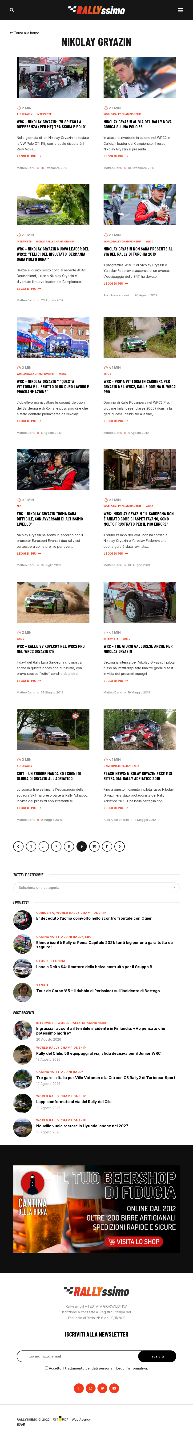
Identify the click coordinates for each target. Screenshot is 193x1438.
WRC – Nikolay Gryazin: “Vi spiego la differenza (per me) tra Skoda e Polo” (51, 124)
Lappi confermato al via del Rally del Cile (74, 1101)
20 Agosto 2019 (145, 295)
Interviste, (47, 1023)
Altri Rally (24, 114)
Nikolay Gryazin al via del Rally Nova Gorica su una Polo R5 (138, 124)
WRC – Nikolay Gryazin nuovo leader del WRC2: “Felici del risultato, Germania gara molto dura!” (53, 254)
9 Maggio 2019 (51, 820)
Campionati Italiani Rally (122, 766)
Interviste (44, 114)
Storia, (43, 961)
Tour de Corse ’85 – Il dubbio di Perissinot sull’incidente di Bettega (98, 990)
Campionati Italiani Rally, (60, 937)
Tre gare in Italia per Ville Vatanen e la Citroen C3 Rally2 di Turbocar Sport (105, 1077)
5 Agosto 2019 (51, 433)
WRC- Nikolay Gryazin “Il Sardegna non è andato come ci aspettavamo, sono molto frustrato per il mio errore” (139, 519)
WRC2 (149, 241)
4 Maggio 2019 (145, 820)
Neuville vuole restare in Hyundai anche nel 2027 (82, 1126)
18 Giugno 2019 (139, 565)
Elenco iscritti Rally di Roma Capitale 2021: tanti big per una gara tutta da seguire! (104, 945)
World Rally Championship (122, 114)
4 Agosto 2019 (138, 433)
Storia (42, 985)
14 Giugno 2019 (52, 692)
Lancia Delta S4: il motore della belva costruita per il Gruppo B (94, 966)
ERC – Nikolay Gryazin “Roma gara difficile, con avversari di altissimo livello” (50, 519)
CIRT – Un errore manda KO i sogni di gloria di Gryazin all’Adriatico (49, 776)
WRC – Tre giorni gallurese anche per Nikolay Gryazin (138, 649)
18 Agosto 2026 (48, 1108)
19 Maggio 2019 (139, 692)
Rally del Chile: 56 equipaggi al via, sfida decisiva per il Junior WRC (98, 1053)
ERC (19, 506)
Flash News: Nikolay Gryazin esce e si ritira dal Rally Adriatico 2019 (138, 776)
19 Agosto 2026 (48, 1059)
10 (96, 844)
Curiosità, (46, 912)
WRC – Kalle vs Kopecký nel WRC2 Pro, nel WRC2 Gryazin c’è (51, 649)
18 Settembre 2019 (54, 168)
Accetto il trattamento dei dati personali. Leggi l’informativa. (98, 1368)
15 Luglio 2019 (51, 565)
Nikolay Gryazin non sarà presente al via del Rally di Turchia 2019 (138, 251)
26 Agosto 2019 (52, 300)
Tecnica (58, 961)
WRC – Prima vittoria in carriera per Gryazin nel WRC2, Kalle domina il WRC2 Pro (140, 386)
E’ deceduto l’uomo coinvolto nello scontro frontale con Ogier (94, 918)
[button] (24, 33)
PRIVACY (169, 1419)
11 (109, 844)
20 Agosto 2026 (48, 1039)
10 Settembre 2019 (141, 168)
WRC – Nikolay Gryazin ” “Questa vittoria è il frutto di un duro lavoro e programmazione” (53, 386)
